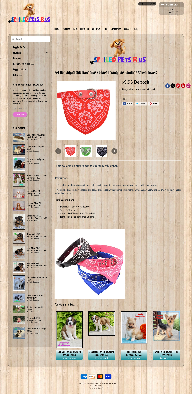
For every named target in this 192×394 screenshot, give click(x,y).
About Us (96, 28)
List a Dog (84, 28)
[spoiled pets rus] (29, 13)
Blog (105, 28)
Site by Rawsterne (96, 386)
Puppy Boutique (19, 69)
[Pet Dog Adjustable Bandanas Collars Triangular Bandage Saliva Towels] (71, 151)
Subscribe (20, 114)
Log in (142, 4)
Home (56, 28)
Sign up (152, 4)
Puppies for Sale (19, 47)
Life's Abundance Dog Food (23, 63)
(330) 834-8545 (131, 28)
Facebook (17, 58)
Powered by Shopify (96, 388)
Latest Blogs (18, 75)
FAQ (75, 28)
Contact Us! (116, 28)
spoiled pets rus (95, 383)
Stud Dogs (17, 52)
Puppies (66, 28)
